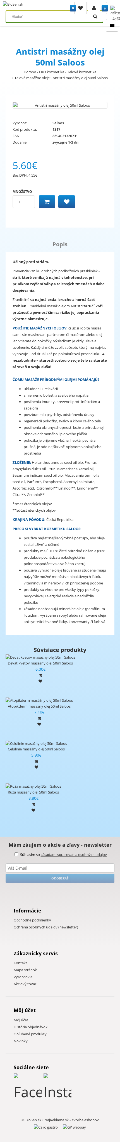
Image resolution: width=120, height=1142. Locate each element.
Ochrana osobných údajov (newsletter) (46, 927)
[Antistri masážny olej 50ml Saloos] (60, 105)
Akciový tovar (25, 983)
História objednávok (30, 1026)
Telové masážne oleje (32, 77)
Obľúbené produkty (30, 1033)
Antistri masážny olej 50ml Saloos (80, 77)
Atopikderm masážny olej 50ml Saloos (39, 706)
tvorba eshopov (85, 1119)
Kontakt (20, 962)
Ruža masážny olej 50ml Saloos (33, 792)
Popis (60, 244)
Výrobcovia (23, 976)
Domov (30, 71)
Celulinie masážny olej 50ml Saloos (36, 749)
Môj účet (21, 1019)
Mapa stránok (25, 969)
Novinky (21, 1040)
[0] (80, 8)
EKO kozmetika (51, 71)
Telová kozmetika (81, 71)
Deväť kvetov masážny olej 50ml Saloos (40, 663)
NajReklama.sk (56, 1119)
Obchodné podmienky (32, 920)
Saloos (58, 122)
